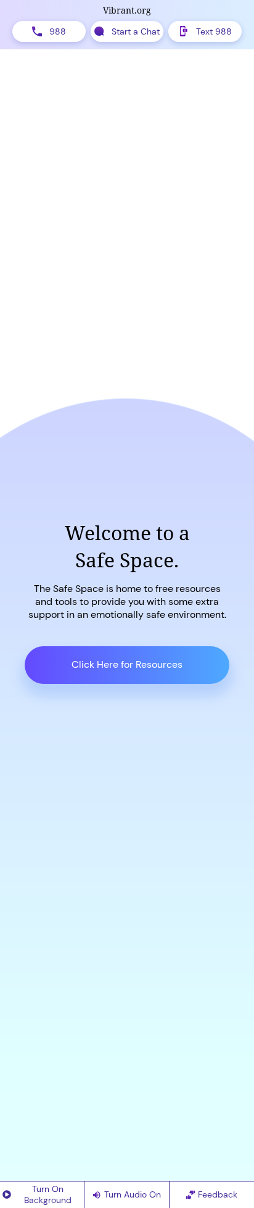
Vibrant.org (127, 10)
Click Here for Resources (127, 664)
